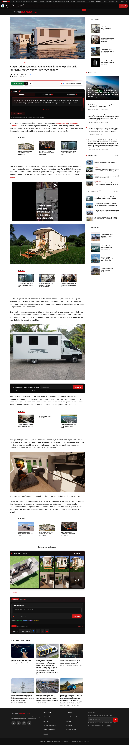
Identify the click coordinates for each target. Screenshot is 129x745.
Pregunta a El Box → (18, 113)
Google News (26, 631)
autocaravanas (62, 123)
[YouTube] (29, 723)
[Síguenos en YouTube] (47, 631)
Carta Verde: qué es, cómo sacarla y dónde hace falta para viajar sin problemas (102, 105)
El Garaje (80, 12)
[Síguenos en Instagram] (42, 631)
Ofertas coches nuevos (50, 725)
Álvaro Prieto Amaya (23, 75)
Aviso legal (69, 725)
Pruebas (63, 12)
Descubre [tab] (72, 94)
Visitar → (80, 626)
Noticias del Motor (16, 63)
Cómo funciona (43, 117)
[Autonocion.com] (25, 11)
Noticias (42, 12)
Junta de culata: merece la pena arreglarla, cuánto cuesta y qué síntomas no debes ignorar (70, 662)
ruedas (12, 177)
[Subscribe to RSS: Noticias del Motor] (25, 63)
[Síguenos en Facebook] (33, 631)
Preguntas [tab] (47, 94)
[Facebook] (13, 723)
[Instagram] (24, 723)
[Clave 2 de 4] (46, 109)
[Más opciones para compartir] (31, 83)
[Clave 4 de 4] (50, 109)
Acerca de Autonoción (72, 717)
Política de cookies (71, 729)
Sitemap (46, 733)
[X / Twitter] (19, 723)
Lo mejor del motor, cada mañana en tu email (26, 387)
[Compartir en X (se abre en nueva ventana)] (26, 83)
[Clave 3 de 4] (48, 109)
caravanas (15, 592)
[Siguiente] (82, 109)
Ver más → (117, 155)
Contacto (68, 721)
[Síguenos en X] (38, 631)
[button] (77, 553)
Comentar (76, 616)
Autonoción (43, 741)
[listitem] (24, 572)
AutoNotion (115, 12)
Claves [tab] (22, 94)
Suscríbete (78, 387)
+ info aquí (108, 725)
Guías (70, 12)
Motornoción (55, 12)
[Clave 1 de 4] (44, 109)
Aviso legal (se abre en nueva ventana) (38, 390)
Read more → (116, 191)
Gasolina (104, 12)
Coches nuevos (91, 12)
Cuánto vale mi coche (49, 729)
